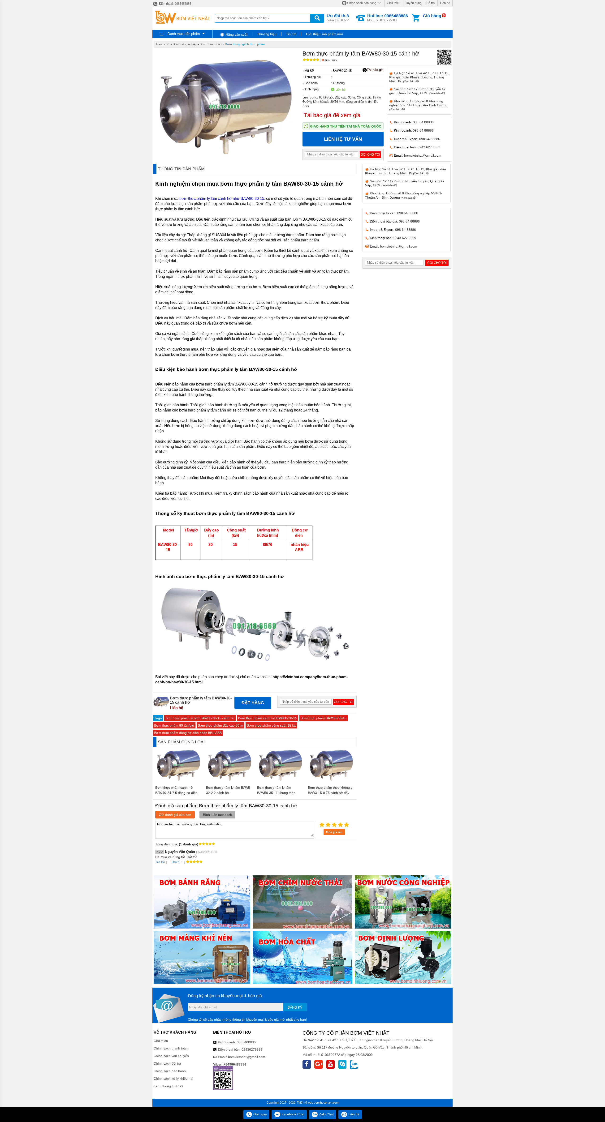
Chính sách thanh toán (171, 1048)
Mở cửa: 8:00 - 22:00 (387, 17)
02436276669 (252, 1049)
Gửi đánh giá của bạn (175, 815)
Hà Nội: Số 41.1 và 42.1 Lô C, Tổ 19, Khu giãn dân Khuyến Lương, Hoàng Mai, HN (405, 171)
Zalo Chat (326, 1114)
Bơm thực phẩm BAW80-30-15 (323, 718)
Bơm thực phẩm (211, 44)
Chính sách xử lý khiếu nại (173, 1078)
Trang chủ (162, 44)
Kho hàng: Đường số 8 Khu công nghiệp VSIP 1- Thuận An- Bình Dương (418, 105)
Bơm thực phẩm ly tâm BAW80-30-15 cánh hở (199, 718)
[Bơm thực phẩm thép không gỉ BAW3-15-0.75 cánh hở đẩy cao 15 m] (331, 781)
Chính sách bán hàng (361, 3)
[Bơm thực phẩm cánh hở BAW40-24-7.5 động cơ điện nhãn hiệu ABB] (178, 781)
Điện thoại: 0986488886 (174, 3)
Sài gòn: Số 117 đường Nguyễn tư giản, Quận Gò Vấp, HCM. (417, 91)
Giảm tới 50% (338, 17)
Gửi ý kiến (334, 832)
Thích (175, 862)
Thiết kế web (305, 1102)
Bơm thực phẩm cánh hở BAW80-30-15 (267, 718)
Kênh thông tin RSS (168, 1086)
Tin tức (291, 34)
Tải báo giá (375, 70)
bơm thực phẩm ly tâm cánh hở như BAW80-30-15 (221, 199)
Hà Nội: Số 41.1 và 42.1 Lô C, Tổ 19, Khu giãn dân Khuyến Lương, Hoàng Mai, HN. (419, 77)
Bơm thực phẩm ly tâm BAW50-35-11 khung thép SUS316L (276, 793)
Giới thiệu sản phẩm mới (324, 34)
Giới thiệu (393, 3)
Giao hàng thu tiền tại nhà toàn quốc (345, 126)
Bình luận (329, 60)
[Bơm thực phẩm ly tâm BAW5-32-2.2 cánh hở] (229, 781)
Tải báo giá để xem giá (332, 115)
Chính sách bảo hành (170, 1071)
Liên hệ (445, 3)
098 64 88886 (423, 122)
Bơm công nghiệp (185, 44)
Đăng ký (295, 1007)
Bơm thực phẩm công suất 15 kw (271, 725)
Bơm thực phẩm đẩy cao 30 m (220, 725)
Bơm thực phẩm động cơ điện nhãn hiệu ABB (188, 733)
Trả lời (160, 862)
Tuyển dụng (413, 3)
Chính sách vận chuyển (171, 1056)
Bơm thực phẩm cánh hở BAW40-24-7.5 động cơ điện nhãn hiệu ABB (176, 793)
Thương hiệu (267, 34)
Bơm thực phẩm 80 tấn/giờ (174, 725)
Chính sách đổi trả (167, 1063)
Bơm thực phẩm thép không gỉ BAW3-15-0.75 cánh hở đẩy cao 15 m (330, 793)
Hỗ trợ (430, 3)
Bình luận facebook (217, 815)
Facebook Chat (292, 1114)
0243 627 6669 (429, 147)
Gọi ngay (259, 1114)
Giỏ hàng (432, 15)
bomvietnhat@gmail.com (422, 155)
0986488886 (246, 1042)
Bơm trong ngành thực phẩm (245, 44)
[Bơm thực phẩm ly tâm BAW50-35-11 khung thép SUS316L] (280, 781)
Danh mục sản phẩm (184, 34)
